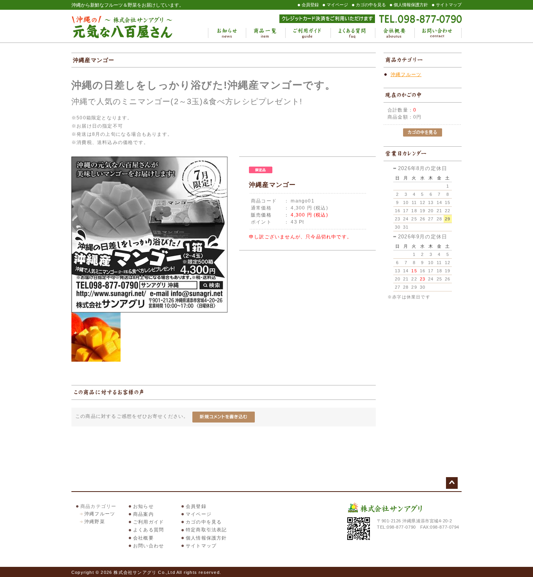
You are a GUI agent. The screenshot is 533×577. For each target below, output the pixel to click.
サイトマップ (449, 4)
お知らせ (227, 33)
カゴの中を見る (371, 4)
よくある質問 (352, 33)
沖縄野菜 (94, 521)
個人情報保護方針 (411, 4)
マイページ (337, 4)
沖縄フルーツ (406, 74)
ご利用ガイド (307, 33)
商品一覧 (265, 33)
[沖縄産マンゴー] (149, 311)
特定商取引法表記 (206, 530)
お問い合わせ (438, 33)
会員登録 (310, 4)
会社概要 (394, 33)
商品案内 (143, 514)
